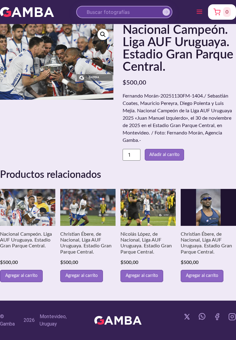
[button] (199, 12)
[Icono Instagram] (232, 317)
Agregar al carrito (21, 276)
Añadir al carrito (164, 155)
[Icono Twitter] (187, 317)
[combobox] (124, 12)
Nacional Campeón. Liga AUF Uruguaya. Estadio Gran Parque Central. (26, 240)
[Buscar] (167, 12)
